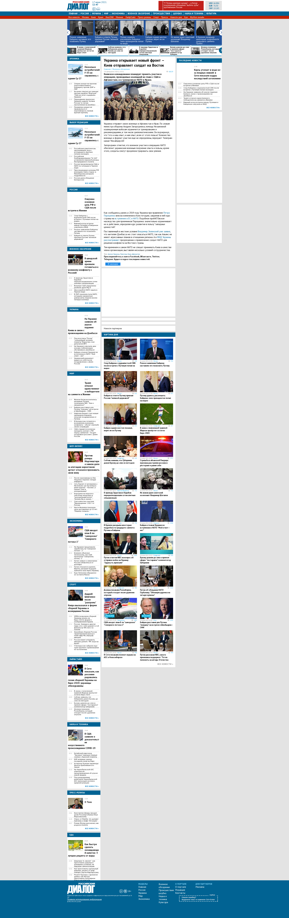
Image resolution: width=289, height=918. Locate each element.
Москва (85, 17)
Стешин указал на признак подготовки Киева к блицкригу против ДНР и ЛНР (85, 86)
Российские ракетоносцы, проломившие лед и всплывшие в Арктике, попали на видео (85, 151)
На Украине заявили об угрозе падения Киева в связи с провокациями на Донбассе (200, 94)
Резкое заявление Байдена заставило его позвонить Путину (80, 39)
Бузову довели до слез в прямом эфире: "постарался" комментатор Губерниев (86, 705)
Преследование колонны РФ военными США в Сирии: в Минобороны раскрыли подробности (86, 172)
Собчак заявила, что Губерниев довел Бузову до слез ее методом (117, 50)
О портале (180, 886)
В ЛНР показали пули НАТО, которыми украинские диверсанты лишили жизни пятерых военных (85, 297)
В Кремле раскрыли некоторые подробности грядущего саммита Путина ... (207, 40)
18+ (98, 9)
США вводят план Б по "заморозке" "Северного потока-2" (119, 623)
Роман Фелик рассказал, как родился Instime (86, 824)
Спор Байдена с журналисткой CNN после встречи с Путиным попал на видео (86, 218)
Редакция (180, 889)
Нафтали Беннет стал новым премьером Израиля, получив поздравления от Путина (86, 416)
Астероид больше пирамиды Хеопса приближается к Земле (86, 765)
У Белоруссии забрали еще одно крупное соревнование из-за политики (86, 647)
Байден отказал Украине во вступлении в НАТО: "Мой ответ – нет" (86, 354)
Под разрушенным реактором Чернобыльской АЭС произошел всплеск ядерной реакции (85, 780)
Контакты (180, 892)
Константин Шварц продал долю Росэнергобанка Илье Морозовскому (86, 814)
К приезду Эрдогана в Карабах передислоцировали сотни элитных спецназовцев (85, 280)
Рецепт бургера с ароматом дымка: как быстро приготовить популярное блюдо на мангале (86, 877)
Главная (73, 13)
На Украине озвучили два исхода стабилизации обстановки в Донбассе (85, 348)
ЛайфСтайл (130, 17)
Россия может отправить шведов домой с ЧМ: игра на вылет (86, 641)
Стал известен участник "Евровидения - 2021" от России (84, 503)
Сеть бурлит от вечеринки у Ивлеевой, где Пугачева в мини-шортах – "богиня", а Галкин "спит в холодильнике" (85, 487)
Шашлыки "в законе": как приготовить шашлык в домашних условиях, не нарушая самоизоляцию (84, 863)
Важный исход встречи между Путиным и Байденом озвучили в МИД (86, 225)
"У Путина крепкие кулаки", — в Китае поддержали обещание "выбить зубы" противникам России (181, 5)
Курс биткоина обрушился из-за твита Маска (85, 574)
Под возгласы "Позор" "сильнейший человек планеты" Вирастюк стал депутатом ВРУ (84, 341)
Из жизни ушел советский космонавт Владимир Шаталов (182, 39)
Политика (123, 254)
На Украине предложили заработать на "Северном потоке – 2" (85, 548)
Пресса (164, 17)
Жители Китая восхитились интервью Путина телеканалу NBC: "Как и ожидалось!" (85, 402)
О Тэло (88, 802)
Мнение (119, 17)
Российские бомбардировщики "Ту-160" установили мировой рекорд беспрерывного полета (86, 159)
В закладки (113, 264)
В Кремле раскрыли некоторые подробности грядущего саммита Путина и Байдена (119, 528)
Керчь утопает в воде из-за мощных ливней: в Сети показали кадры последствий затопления (207, 74)
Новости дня (176, 17)
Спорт (156, 17)
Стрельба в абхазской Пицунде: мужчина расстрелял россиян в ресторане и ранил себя (154, 463)
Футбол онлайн (197, 17)
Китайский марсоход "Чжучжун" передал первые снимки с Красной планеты (85, 755)
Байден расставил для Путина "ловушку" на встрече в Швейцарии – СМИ (86, 409)
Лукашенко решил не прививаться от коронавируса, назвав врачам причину (83, 109)
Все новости (74, 17)
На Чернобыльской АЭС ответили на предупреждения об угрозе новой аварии (86, 772)
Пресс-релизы (144, 17)
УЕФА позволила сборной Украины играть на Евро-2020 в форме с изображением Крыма (85, 619)
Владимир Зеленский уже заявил (154, 231)
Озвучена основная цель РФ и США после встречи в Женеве (201, 84)
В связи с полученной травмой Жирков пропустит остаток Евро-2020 (86, 50)
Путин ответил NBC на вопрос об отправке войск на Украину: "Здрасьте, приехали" (119, 560)
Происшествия (161, 13)
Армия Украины (114, 254)
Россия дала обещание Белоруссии (84, 179)
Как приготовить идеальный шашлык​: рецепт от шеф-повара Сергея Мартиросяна (86, 870)
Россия (85, 13)
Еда (186, 17)
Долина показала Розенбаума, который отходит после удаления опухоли (210, 50)
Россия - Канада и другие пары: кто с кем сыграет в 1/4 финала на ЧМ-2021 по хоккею (86, 626)
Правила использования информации (84, 899)
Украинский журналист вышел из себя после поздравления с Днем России (83, 361)
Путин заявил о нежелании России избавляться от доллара (85, 562)
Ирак (129, 254)
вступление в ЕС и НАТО (126, 218)
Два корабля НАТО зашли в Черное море (85, 291)
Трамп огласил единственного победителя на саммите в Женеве (198, 99)
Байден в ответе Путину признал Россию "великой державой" (106, 39)
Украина (96, 13)
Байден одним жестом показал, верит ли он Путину (156, 39)
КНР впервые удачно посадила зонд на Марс (84, 760)
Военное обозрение (139, 13)
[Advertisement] (138, 182)
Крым (100, 17)
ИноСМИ (109, 17)
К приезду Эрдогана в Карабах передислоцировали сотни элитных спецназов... (148, 50)
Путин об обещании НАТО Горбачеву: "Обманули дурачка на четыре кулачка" (155, 592)
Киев (93, 17)
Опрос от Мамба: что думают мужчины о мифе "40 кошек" (86, 820)
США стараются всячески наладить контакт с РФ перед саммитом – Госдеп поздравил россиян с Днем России (86, 432)
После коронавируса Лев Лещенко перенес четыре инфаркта (85, 479)
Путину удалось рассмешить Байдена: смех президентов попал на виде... (131, 40)
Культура (211, 13)
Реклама (200, 886)
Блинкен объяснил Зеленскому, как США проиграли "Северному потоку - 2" (84, 555)
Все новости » (92, 116)
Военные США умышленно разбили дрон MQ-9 (85, 286)
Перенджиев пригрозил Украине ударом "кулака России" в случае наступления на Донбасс (84, 102)
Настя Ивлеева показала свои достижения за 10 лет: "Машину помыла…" (86, 509)
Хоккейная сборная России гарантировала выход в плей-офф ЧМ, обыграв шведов (85, 634)
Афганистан (136, 254)
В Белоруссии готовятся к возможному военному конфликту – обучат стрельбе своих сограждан (86, 424)
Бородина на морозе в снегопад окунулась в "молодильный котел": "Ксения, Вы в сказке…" (83, 496)
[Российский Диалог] (78, 9)
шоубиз (177, 13)
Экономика (118, 13)
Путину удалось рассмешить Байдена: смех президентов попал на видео (155, 398)
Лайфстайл (157, 426)
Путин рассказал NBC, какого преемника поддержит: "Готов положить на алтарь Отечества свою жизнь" (154, 658)
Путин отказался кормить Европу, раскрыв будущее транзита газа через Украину (86, 568)
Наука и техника (194, 13)
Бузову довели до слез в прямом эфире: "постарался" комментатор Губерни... (179, 50)
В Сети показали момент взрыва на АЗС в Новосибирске (120, 656)
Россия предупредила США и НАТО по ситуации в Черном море (86, 166)
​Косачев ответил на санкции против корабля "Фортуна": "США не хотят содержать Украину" (86, 94)
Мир (106, 13)
